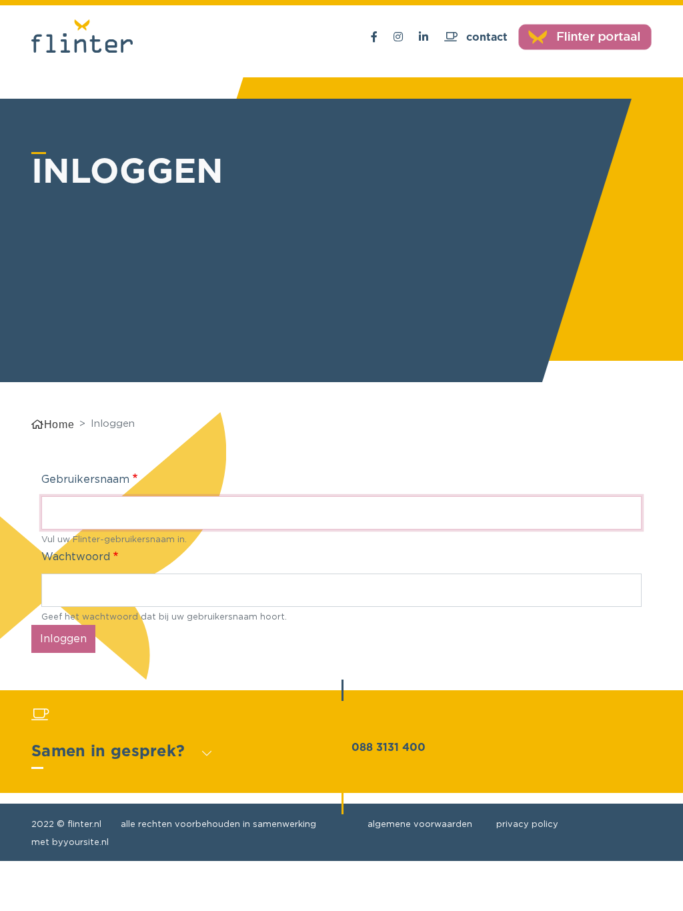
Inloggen (63, 638)
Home (59, 424)
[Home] (82, 37)
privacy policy (527, 823)
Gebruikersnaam (85, 479)
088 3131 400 (389, 747)
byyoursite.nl (80, 841)
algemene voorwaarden (420, 823)
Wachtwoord (75, 556)
